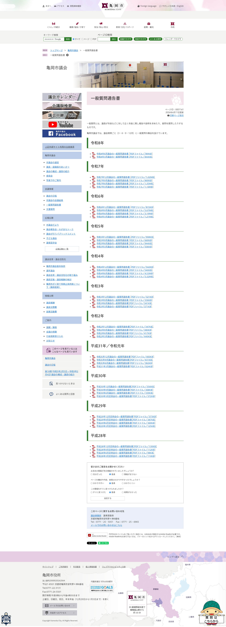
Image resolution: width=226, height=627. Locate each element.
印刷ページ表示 (177, 115)
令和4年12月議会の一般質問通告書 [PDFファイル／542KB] (125, 267)
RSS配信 (76, 567)
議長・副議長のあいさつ (57, 167)
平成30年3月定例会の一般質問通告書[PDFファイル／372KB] (126, 396)
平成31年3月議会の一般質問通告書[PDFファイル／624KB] (125, 366)
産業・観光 (149, 27)
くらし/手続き (53, 27)
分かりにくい (129, 483)
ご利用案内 (63, 567)
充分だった (97, 474)
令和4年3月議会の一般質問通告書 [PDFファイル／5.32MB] (125, 277)
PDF (94, 39)
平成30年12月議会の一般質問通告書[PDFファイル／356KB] (126, 387)
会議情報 (49, 189)
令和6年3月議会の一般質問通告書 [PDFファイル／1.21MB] (125, 217)
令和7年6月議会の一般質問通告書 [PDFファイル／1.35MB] (125, 184)
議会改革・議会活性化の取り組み (62, 275)
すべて (77, 39)
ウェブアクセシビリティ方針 (114, 567)
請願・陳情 (51, 327)
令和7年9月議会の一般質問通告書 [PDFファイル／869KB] (125, 180)
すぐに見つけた (99, 492)
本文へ (48, 6)
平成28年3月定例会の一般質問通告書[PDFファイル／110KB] (126, 456)
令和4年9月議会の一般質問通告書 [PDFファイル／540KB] (125, 270)
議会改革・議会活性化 (55, 259)
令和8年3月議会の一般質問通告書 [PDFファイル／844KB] (125, 157)
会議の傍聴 (51, 332)
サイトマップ (47, 567)
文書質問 (50, 209)
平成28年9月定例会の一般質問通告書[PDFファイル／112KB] (126, 450)
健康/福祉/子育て (77, 27)
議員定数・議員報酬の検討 (58, 280)
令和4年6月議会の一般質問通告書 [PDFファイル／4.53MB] (125, 273)
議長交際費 (51, 307)
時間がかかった (130, 492)
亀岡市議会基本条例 (55, 266)
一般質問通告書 (57, 55)
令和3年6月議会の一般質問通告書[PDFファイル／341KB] (124, 303)
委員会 (49, 176)
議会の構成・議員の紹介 (57, 171)
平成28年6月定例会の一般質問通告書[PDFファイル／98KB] (125, 453)
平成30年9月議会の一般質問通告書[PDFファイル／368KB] (125, 390)
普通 (113, 474)
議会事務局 (96, 516)
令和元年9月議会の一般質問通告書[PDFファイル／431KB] (125, 360)
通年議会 (50, 271)
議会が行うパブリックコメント (61, 234)
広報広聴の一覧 (62, 249)
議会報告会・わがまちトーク (60, 229)
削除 (67, 55)
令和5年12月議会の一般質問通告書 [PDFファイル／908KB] (125, 237)
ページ (86, 39)
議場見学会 (51, 243)
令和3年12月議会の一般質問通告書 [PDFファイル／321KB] (125, 297)
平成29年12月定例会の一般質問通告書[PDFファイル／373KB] (127, 417)
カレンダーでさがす (173, 39)
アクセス (60, 6)
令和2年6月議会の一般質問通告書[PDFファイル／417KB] (124, 333)
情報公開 (49, 296)
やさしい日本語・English (173, 6)
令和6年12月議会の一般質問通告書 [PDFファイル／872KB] (125, 207)
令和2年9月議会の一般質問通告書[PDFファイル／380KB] (124, 330)
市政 (172, 27)
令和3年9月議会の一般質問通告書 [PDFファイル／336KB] (125, 300)
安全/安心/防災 (101, 27)
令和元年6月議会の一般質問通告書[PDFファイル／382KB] (125, 363)
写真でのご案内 (53, 180)
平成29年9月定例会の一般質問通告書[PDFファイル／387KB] (126, 420)
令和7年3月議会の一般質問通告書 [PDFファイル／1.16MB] (125, 187)
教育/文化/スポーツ (125, 27)
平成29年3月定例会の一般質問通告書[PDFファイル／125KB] (126, 426)
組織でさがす (125, 39)
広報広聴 (49, 218)
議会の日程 (51, 196)
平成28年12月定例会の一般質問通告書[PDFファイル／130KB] (127, 446)
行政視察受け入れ (54, 336)
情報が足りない (130, 474)
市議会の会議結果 (54, 200)
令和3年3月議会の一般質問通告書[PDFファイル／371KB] (124, 307)
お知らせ (50, 341)
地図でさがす (140, 39)
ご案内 (48, 320)
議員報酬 (50, 303)
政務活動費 (51, 312)
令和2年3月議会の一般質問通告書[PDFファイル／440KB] (124, 336)
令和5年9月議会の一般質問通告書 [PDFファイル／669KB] (125, 240)
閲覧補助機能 (75, 6)
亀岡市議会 (73, 50)
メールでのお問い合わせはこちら (106, 525)
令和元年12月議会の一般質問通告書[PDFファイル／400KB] (125, 357)
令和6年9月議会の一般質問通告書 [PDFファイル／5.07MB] (125, 210)
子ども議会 (51, 238)
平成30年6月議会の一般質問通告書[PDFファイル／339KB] (125, 393)
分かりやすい (98, 483)
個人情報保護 (91, 567)
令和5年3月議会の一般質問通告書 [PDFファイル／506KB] (125, 247)
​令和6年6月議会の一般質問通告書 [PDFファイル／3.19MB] (125, 214)
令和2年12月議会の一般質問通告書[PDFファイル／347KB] (125, 327)
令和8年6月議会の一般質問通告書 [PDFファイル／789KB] (125, 154)
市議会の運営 (52, 162)
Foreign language (148, 6)
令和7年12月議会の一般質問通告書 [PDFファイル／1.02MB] (126, 177)
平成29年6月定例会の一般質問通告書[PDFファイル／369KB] (126, 423)
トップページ (56, 50)
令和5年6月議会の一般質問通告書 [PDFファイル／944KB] (125, 243)
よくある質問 (155, 39)
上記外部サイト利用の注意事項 (59, 147)
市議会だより (52, 225)
